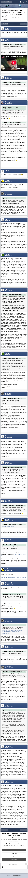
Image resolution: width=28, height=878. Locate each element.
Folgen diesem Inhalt (13, 864)
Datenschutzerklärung (16, 875)
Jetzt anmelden (14, 859)
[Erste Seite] (2, 24)
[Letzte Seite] (26, 24)
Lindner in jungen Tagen (8, 526)
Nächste (22, 23)
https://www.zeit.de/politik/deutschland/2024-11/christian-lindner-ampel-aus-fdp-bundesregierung (13, 632)
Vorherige (5, 23)
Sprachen (9, 875)
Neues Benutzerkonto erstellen (14, 850)
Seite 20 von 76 (14, 23)
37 (26, 864)
